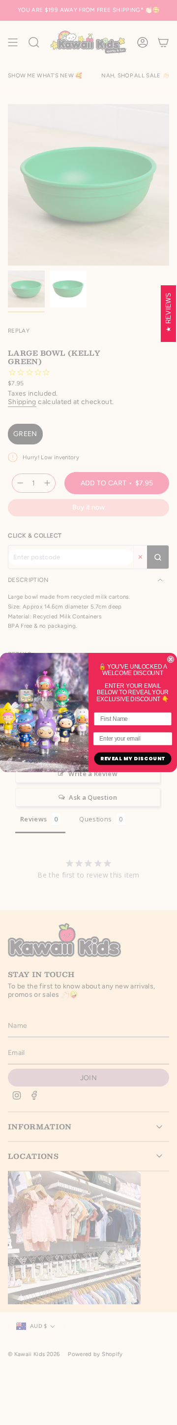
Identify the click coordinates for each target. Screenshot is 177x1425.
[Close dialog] (170, 659)
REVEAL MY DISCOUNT (132, 758)
